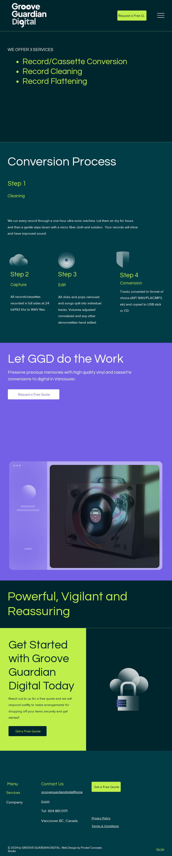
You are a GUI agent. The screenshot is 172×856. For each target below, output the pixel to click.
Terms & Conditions (105, 826)
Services (13, 792)
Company (14, 802)
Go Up (160, 849)
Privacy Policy (101, 818)
